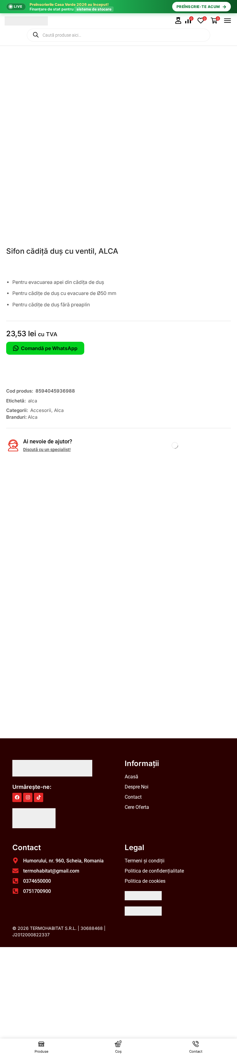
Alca (59, 410)
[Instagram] (27, 797)
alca (32, 401)
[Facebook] (17, 797)
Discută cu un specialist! (47, 449)
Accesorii (40, 410)
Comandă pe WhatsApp (49, 348)
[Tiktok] (38, 797)
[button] (178, 20)
